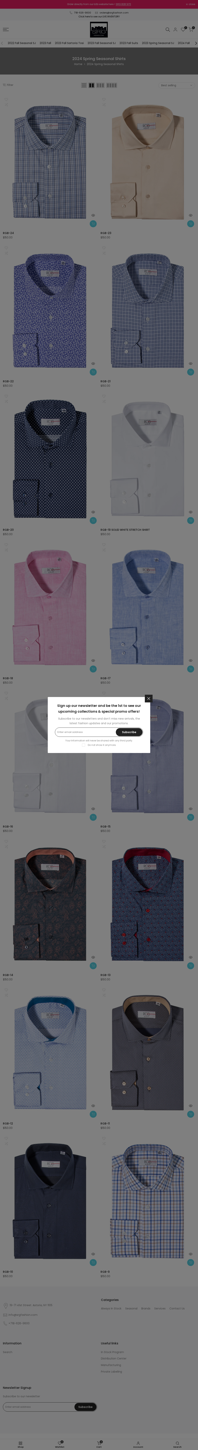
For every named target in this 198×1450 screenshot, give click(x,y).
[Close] (149, 698)
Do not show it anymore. (102, 745)
